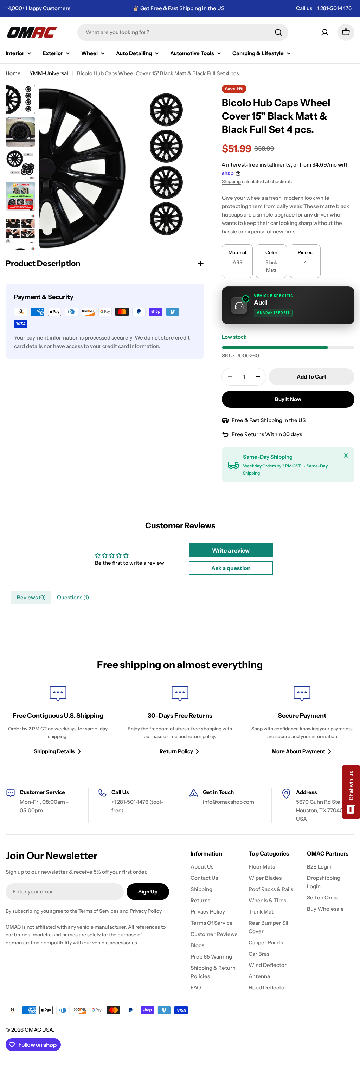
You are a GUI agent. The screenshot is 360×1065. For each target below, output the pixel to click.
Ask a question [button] (231, 568)
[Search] (278, 32)
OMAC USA (39, 1029)
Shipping (231, 181)
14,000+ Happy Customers (38, 8)
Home (13, 73)
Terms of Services (98, 911)
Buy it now (288, 399)
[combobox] (182, 32)
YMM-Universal (49, 73)
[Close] (346, 455)
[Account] (325, 32)
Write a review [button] (231, 550)
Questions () (73, 597)
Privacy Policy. (146, 911)
